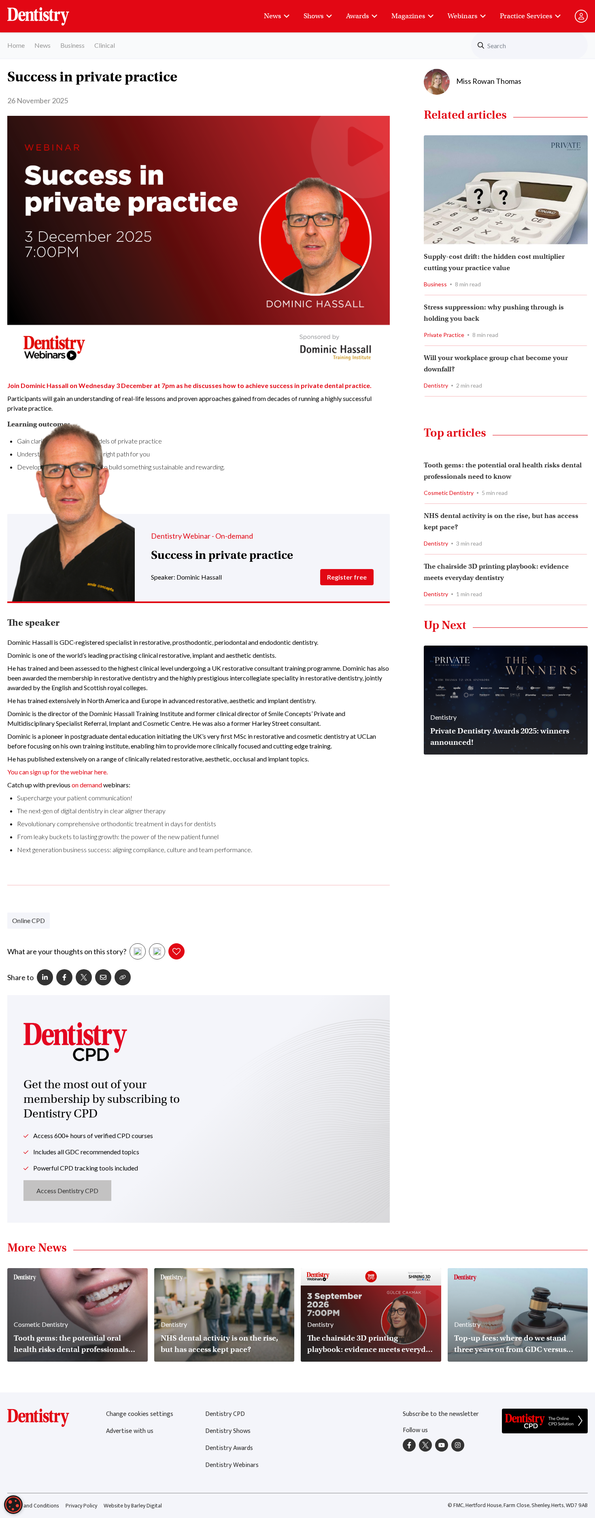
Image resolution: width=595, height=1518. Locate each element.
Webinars (462, 16)
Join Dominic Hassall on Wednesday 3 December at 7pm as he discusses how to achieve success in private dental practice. (189, 385)
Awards (357, 16)
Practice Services (526, 16)
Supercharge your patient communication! (74, 798)
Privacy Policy (81, 1505)
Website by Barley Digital (133, 1505)
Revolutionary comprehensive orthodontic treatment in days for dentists (116, 823)
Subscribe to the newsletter (441, 1414)
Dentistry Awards (229, 1448)
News (272, 16)
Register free (347, 577)
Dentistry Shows (228, 1431)
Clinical (104, 45)
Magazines (408, 16)
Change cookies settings (139, 1414)
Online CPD (28, 920)
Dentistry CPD (225, 1414)
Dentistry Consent (48, 12)
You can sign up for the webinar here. (57, 772)
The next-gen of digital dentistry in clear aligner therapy (91, 810)
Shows (313, 16)
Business (72, 45)
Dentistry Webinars (232, 1465)
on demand (87, 785)
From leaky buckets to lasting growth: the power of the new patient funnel (118, 836)
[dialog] (13, 1504)
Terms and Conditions (33, 1505)
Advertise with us (129, 1431)
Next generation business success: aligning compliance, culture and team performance (134, 849)
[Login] (581, 16)
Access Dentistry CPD (67, 1190)
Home (16, 45)
